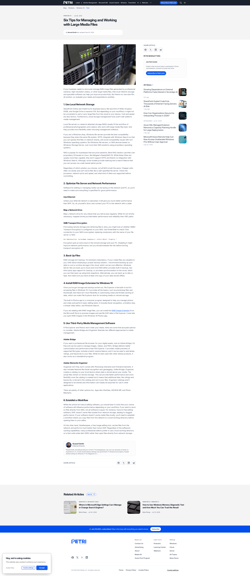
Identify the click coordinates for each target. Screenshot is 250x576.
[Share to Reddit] (134, 463)
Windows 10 (80, 8)
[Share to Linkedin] (129, 463)
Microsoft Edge (93, 501)
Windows (71, 8)
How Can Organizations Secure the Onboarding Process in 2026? (159, 114)
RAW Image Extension (121, 311)
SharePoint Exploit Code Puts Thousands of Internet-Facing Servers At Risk (160, 104)
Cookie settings (173, 570)
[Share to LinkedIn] (87, 558)
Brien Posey (83, 512)
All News (147, 85)
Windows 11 (155, 501)
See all (90, 494)
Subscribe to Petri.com (168, 3)
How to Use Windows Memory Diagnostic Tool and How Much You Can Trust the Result (163, 506)
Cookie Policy (10, 568)
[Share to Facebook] (119, 463)
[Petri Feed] (82, 558)
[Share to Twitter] (124, 463)
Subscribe (155, 529)
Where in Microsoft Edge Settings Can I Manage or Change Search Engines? (100, 506)
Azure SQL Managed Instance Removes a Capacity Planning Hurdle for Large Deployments (160, 127)
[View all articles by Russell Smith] (68, 445)
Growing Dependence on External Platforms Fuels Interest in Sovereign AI (161, 90)
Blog (64, 8)
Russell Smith (80, 32)
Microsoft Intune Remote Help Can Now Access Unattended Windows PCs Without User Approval (159, 139)
